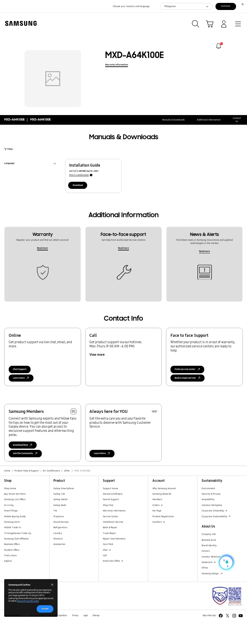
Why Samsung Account (164, 488)
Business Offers (12, 544)
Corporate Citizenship (213, 510)
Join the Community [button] (23, 453)
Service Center (110, 516)
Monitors (58, 538)
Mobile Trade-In (12, 527)
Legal (85, 615)
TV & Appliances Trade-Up (17, 533)
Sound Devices (61, 521)
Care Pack (108, 544)
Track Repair (109, 533)
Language (9, 164)
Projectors (58, 516)
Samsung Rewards (161, 493)
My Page (156, 510)
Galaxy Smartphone (63, 488)
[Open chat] (225, 562)
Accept (45, 608)
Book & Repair (110, 527)
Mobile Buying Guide (15, 516)
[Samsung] (20, 23)
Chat (105, 549)
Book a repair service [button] (185, 377)
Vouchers (157, 521)
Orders (156, 505)
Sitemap (96, 615)
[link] (218, 46)
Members (157, 499)
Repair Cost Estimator (114, 538)
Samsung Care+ (12, 521)
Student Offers (11, 549)
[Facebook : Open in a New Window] (221, 616)
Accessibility (208, 499)
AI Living (9, 505)
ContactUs (237, 120)
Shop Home (10, 488)
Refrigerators (60, 527)
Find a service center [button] (185, 369)
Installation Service (113, 521)
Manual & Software (113, 493)
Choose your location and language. (131, 6)
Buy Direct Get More (15, 493)
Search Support (111, 499)
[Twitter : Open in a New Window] (227, 616)
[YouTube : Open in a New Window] (241, 616)
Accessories (59, 544)
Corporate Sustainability (215, 516)
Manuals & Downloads (173, 119)
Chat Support (19, 369)
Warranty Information (116, 64)
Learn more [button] (19, 377)
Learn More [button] (100, 453)
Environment (208, 488)
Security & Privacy (211, 493)
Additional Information (209, 119)
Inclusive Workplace (212, 505)
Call (105, 555)
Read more (42, 248)
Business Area (209, 540)
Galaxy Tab (59, 493)
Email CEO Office (112, 560)
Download (78, 185)
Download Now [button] (20, 444)
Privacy (75, 615)
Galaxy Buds (59, 505)
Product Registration (163, 516)
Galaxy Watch (60, 499)
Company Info (209, 534)
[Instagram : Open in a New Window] (234, 616)
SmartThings (10, 510)
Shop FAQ (108, 505)
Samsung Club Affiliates (16, 538)
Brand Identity (209, 545)
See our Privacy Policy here (28, 601)
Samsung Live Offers (14, 499)
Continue (225, 6)
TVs (55, 510)
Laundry (57, 533)
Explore (8, 560)
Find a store (10, 555)
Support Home (110, 488)
